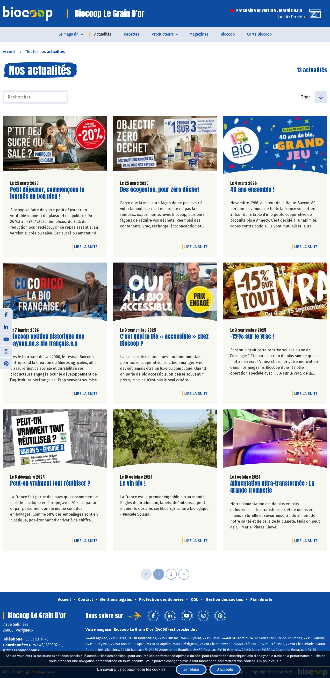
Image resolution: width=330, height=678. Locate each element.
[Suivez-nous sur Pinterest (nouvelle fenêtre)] (6, 363)
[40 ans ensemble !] (275, 146)
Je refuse (191, 669)
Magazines (198, 34)
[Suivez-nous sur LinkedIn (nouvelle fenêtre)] (6, 327)
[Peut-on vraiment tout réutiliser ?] (55, 439)
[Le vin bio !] (165, 439)
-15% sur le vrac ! (252, 336)
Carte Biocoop (259, 34)
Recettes (131, 34)
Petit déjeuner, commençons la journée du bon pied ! (47, 193)
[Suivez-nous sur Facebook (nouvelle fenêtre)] (6, 315)
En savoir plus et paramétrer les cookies (131, 669)
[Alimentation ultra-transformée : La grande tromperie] (275, 439)
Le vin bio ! (132, 483)
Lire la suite (87, 246)
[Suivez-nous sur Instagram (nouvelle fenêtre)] (6, 351)
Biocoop (228, 34)
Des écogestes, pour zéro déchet (159, 189)
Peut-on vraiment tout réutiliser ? (50, 483)
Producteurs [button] (162, 34)
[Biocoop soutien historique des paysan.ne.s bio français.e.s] (55, 293)
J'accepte (225, 669)
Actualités (103, 34)
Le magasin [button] (68, 34)
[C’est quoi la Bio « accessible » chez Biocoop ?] (165, 293)
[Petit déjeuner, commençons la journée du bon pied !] (55, 146)
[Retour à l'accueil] (27, 13)
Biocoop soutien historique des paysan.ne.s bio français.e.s (47, 340)
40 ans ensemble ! (252, 189)
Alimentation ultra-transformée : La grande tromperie (272, 487)
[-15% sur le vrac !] (275, 293)
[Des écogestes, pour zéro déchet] (165, 146)
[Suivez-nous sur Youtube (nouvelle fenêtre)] (6, 339)
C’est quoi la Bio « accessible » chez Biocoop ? (164, 340)
